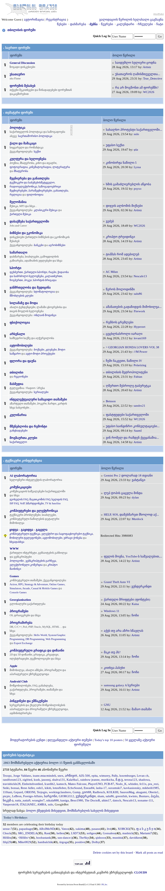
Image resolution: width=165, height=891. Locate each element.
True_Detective (152, 78)
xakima (80, 828)
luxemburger (127, 775)
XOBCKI (123, 828)
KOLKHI (112, 792)
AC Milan (112, 271)
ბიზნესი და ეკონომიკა (26, 233)
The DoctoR (92, 800)
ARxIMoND (47, 828)
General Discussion (22, 62)
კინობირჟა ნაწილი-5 (121, 162)
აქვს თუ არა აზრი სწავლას (123, 630)
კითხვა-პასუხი (114, 667)
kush (37, 779)
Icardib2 (49, 784)
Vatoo (65, 828)
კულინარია (18, 415)
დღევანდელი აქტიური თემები (69, 740)
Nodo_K (121, 784)
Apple (13, 666)
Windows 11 (111, 611)
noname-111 (145, 800)
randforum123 (12, 779)
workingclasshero (60, 792)
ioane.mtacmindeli (44, 775)
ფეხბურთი (16, 272)
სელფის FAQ (60, 499)
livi (109, 828)
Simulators (15, 588)
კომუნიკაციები (21, 487)
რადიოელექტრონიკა (23, 186)
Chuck (7, 833)
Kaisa (135, 604)
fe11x (142, 784)
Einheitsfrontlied (32, 784)
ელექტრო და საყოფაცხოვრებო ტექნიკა (67, 533)
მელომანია (18, 202)
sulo (136, 134)
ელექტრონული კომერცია (26, 564)
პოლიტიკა (17, 127)
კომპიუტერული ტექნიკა (24, 533)
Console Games (18, 592)
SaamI (138, 430)
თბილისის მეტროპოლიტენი (127, 372)
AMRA (41, 804)
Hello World (40, 635)
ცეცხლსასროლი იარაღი (124, 333)
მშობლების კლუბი (21, 295)
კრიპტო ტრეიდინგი (120, 236)
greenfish (121, 796)
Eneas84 (89, 788)
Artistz (147, 67)
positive (80, 842)
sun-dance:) (65, 837)
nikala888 (52, 800)
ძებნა (94, 24)
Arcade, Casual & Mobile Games (40, 588)
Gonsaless (109, 833)
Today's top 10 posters (108, 740)
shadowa (144, 779)
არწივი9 (71, 775)
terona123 (130, 779)
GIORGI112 (66, 796)
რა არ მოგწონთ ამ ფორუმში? (137, 87)
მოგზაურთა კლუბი (23, 437)
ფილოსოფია (35, 194)
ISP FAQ (14, 503)
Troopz (7, 775)
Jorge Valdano (22, 775)
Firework (139, 311)
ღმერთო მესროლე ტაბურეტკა (128, 385)
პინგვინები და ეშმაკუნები (29, 701)
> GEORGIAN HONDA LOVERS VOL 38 (132, 347)
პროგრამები (19, 611)
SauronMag (127, 792)
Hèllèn (7, 837)
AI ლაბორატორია (23, 475)
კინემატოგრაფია (40, 166)
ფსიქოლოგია (20, 322)
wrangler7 (38, 800)
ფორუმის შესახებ (22, 85)
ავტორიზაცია (34, 19)
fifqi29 (7, 842)
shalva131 (58, 779)
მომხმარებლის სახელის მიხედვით (93, 810)
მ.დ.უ (119, 779)
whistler (133, 784)
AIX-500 (84, 775)
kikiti (48, 788)
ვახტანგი (138, 480)
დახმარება (78, 24)
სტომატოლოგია (44, 291)
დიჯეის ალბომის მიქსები (124, 205)
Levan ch (142, 775)
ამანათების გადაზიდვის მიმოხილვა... (134, 306)
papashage (25, 828)
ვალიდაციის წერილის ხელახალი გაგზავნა (131, 19)
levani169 (140, 338)
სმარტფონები (35, 503)
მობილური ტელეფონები (25, 537)
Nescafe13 (140, 276)
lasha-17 (101, 788)
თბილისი (16, 372)
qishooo (101, 837)
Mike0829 (24, 842)
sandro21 (139, 405)
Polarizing (140, 365)
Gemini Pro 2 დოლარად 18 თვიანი (128, 475)
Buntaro (144, 796)
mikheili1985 (150, 788)
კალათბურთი (53, 276)
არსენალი (17, 334)
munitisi (117, 837)
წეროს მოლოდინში (120, 289)
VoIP (22, 503)
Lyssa (137, 167)
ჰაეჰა (155, 796)
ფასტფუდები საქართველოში (127, 414)
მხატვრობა (21, 171)
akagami (141, 792)
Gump (76, 792)
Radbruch (99, 792)
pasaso (96, 828)
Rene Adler (28, 788)
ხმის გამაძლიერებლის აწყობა (128, 184)
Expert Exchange (23, 643)
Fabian (138, 376)
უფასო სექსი (115, 145)
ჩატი (159, 24)
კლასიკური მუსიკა (46, 210)
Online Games (57, 584)
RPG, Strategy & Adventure (33, 584)
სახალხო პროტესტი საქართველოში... (134, 129)
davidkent (135, 837)
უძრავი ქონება (73, 537)
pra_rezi (153, 784)
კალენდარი (125, 24)
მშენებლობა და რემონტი (28, 426)
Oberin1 (153, 792)
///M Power (140, 351)
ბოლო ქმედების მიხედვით (46, 810)
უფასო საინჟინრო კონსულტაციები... (133, 426)
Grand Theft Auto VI (117, 582)
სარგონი (50, 796)
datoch (117, 800)
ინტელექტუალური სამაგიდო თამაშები (38, 399)
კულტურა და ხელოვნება (28, 158)
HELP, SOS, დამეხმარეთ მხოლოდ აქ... (131, 514)
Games (14, 576)
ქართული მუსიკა (20, 214)
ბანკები (39, 245)
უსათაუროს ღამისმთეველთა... (137, 74)
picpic (6, 796)
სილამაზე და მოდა (24, 303)
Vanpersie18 (10, 804)
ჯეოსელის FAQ (19, 499)
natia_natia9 (22, 800)
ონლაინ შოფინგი (45, 315)
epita (95, 775)
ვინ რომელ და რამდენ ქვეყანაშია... (132, 437)
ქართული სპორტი (35, 272)
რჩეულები (145, 24)
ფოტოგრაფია (19, 166)
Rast (47, 833)
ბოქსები (39, 349)
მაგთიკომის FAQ (39, 499)
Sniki (6, 788)
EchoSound (75, 788)
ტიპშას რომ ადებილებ (122, 254)
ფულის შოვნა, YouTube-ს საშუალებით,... (133, 556)
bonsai (15, 788)
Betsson (111, 401)
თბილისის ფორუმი (21, 30)
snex (60, 775)
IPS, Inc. (104, 885)
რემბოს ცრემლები (119, 322)
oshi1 (39, 788)
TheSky (84, 837)
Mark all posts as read (149, 852)
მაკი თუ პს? (112, 652)
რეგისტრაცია (56, 19)
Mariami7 (146, 833)
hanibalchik (45, 842)
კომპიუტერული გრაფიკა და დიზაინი (37, 650)
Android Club (19, 681)
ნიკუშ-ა (8, 800)
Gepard (18, 792)
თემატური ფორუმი (19, 112)
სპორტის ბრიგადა (45, 280)
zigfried (27, 779)
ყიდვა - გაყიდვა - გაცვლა (28, 529)
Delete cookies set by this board (113, 852)
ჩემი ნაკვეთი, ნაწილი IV (124, 360)
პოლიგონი (17, 560)
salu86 (138, 293)
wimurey (104, 775)
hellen (60, 833)
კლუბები (51, 349)
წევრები (107, 24)
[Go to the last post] (113, 62)
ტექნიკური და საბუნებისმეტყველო (32, 182)
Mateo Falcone (77, 784)
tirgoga (63, 842)
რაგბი (52, 272)
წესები (62, 24)
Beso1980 (76, 800)
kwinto (133, 796)
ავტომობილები (21, 345)
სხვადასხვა (16, 541)
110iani (7, 792)
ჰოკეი (28, 280)
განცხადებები (19, 430)
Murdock (137, 519)
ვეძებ (110, 221)
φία (136, 149)
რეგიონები (21, 376)
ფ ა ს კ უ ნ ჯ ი (145, 828)
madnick (127, 833)
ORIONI (30, 792)
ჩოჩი (135, 615)
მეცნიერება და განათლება (30, 178)
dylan (135, 497)
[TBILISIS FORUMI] (31, 8)
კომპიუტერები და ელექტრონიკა (34, 510)
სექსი (37, 151)
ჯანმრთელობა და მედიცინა (30, 287)
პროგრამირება (21, 622)
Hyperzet (139, 326)
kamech (61, 784)
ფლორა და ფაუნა (23, 361)
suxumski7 (115, 788)
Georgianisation (20, 599)
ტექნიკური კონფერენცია (23, 460)
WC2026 (148, 92)
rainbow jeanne (90, 779)
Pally (115, 775)
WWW (14, 548)
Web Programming (56, 639)
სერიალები (41, 392)
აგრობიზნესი (56, 245)
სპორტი (15, 268)
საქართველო (18, 441)
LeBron (17, 796)
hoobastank (43, 837)
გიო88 (86, 792)
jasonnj (46, 779)
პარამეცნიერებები (40, 190)
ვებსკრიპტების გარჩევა (41, 560)
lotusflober (59, 788)
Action (13, 584)
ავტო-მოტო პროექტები (40, 353)
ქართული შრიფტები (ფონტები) (127, 599)
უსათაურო (17, 74)
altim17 (106, 800)
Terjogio (42, 792)
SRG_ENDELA (27, 833)
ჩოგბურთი (16, 280)
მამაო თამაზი (142, 709)
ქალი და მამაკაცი (23, 143)
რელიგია (16, 194)
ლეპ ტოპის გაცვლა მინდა (123, 493)
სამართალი (18, 252)
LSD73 (75, 833)
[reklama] (71, 130)
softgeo (91, 833)
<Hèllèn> (23, 837)
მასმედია (16, 384)
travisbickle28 (12, 784)
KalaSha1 (73, 779)
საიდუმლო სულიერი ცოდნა (135, 62)
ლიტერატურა (61, 166)
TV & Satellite (53, 503)
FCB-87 (109, 784)
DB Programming (35, 639)
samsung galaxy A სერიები (122, 685)
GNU (107, 704)
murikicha (107, 779)
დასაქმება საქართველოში (29, 221)
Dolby (96, 842)
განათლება (60, 190)
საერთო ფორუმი (17, 47)
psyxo (137, 188)
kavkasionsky (132, 788)
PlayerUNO (95, 784)
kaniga (64, 800)
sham (100, 796)
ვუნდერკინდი (141, 586)
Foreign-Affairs (32, 796)
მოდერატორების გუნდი (27, 740)
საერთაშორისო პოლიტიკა (35, 135)
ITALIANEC (28, 804)
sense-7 (7, 828)
